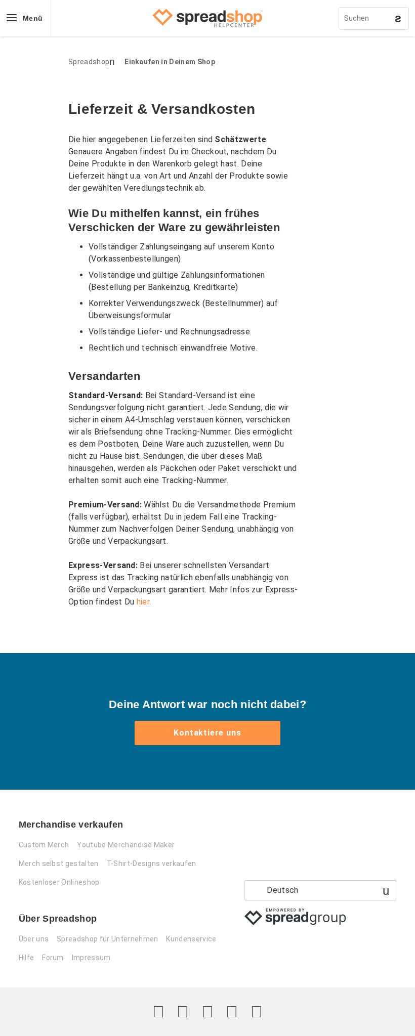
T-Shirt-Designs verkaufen (151, 863)
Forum (53, 958)
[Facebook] (183, 1012)
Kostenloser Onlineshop (59, 882)
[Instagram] (207, 1012)
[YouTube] (256, 1012)
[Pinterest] (232, 1012)
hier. (144, 602)
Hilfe (26, 958)
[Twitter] (158, 1012)
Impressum (91, 958)
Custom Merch (44, 845)
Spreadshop (88, 62)
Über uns (34, 939)
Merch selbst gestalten (59, 863)
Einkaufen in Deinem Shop (169, 62)
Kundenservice (191, 939)
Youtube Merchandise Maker (126, 845)
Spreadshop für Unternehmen (107, 939)
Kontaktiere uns (207, 733)
